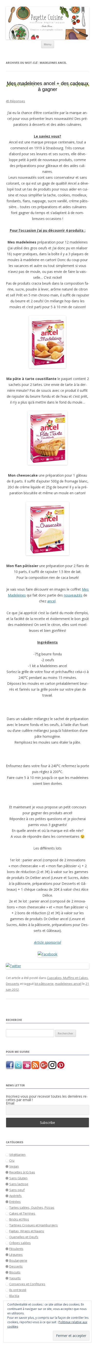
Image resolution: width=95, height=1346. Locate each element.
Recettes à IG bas (22, 1172)
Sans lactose (18, 1184)
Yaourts (15, 1278)
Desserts (12, 983)
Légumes (16, 1254)
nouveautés (73, 595)
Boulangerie (18, 1260)
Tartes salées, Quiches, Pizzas (31, 1207)
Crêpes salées (20, 1243)
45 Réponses (15, 101)
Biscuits (14, 1272)
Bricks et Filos (19, 1219)
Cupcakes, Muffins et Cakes (67, 978)
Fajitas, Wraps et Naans (26, 1231)
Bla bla (14, 1296)
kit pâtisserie (44, 983)
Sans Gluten (18, 1178)
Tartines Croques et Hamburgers (33, 1225)
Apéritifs (15, 1196)
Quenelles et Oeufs (23, 1237)
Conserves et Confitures (27, 1284)
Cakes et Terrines (22, 1213)
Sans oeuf (17, 1190)
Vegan (14, 1166)
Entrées (15, 1201)
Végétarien (17, 1154)
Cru (11, 1160)
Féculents (16, 1248)
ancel (51, 601)
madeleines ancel (68, 983)
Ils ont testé (17, 1290)
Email (10, 1103)
